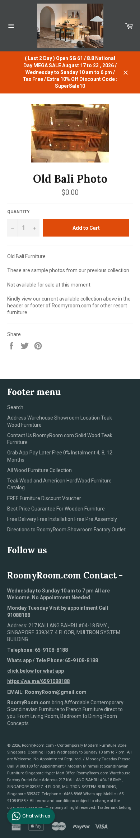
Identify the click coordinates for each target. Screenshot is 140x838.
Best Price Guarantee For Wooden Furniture (56, 509)
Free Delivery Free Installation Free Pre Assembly (62, 519)
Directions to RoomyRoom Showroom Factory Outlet (66, 529)
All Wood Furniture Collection (39, 470)
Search (15, 407)
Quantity (18, 211)
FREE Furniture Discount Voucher (44, 498)
